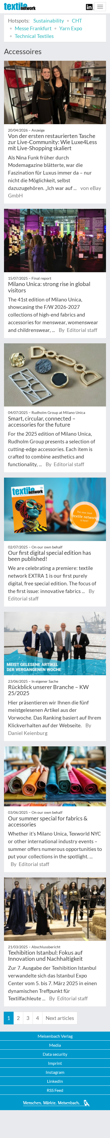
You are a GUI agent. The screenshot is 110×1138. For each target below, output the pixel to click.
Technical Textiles (34, 36)
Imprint (55, 1063)
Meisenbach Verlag (55, 1036)
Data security (55, 1054)
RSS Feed (55, 1090)
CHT (77, 21)
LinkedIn (55, 1081)
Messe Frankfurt (33, 28)
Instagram (55, 1072)
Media (55, 1045)
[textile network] (20, 6)
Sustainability (48, 21)
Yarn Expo (70, 28)
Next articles (60, 1018)
